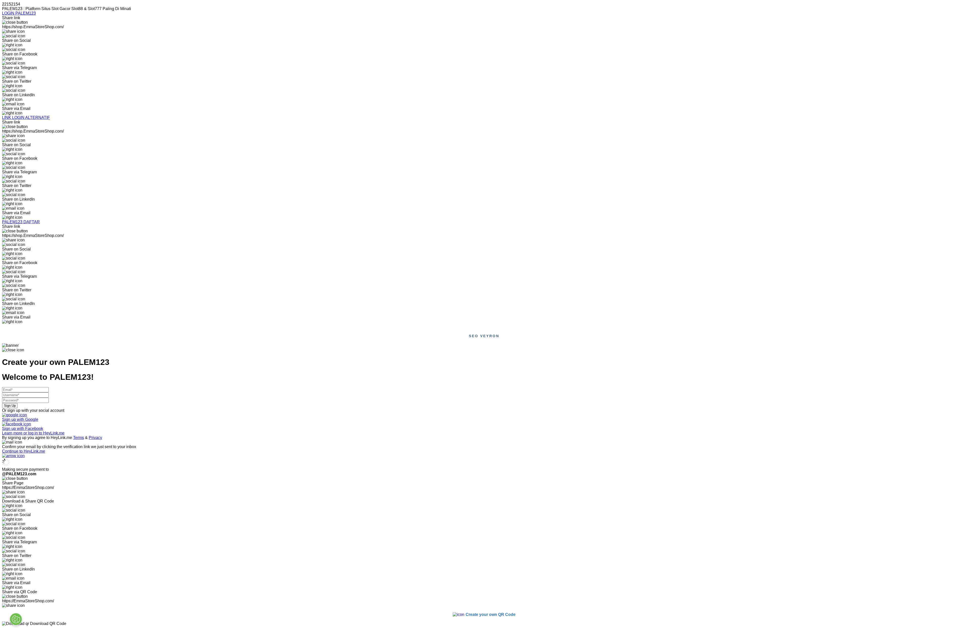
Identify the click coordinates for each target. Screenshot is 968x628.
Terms (78, 437)
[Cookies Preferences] (16, 619)
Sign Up (10, 405)
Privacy (95, 437)
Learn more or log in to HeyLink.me (33, 433)
